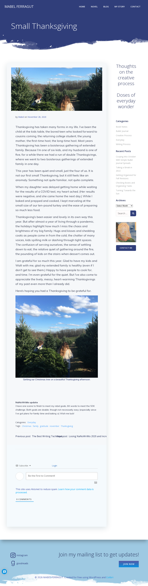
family (35, 426)
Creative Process (124, 135)
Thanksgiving (67, 426)
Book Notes (121, 126)
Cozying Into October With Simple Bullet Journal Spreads (126, 159)
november (54, 426)
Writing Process (123, 144)
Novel (94, 6)
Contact (135, 6)
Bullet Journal (122, 131)
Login (54, 465)
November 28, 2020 (37, 117)
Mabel (21, 117)
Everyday (31, 422)
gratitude (44, 426)
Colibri (109, 577)
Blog (106, 6)
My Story (119, 6)
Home (82, 6)
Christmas (26, 426)
